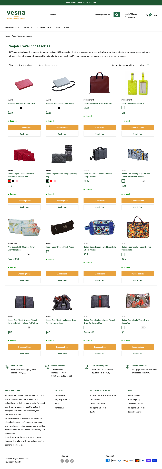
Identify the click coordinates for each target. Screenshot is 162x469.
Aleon (10, 100)
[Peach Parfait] (21, 327)
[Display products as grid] (148, 65)
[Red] (9, 181)
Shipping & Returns (98, 407)
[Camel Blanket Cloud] (21, 254)
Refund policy (134, 399)
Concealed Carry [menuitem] (44, 27)
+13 (29, 254)
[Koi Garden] (138, 327)
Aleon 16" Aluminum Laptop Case (21, 103)
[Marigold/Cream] (127, 181)
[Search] (117, 14)
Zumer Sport (89, 100)
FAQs (92, 412)
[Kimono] (17, 254)
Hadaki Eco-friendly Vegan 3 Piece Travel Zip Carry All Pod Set (136, 175)
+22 (143, 327)
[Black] (13, 181)
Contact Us (59, 407)
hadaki (48, 170)
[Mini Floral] (17, 327)
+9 (29, 327)
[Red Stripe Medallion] (138, 181)
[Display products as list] (152, 65)
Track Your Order (97, 403)
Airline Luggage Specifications (103, 395)
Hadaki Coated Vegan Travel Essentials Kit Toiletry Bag (100, 248)
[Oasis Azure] (13, 254)
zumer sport (127, 100)
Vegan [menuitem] (26, 27)
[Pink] (17, 181)
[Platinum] (13, 108)
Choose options (24, 127)
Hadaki (10, 170)
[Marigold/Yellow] (123, 181)
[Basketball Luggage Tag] (138, 108)
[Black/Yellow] (131, 181)
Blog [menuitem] (58, 27)
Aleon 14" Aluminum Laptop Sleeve (60, 103)
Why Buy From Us (62, 399)
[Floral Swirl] (131, 254)
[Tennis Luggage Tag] (123, 108)
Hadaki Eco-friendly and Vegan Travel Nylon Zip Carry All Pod (99, 321)
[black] (21, 108)
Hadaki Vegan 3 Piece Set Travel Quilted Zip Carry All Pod (21, 175)
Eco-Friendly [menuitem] (11, 27)
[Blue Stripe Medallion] (13, 327)
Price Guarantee (135, 412)
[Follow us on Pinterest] (72, 461)
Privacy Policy (134, 395)
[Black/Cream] (134, 181)
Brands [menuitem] (67, 27)
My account (130, 17)
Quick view (24, 134)
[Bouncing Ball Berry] (127, 254)
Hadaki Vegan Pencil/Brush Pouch (60, 247)
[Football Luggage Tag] (134, 108)
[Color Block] (123, 327)
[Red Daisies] (96, 327)
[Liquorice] (134, 254)
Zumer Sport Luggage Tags (133, 103)
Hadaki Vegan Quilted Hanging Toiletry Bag (61, 175)
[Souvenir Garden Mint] (24, 254)
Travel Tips (95, 399)
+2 (143, 181)
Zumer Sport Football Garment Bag (98, 103)
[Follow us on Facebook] (62, 461)
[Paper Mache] (131, 327)
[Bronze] (24, 108)
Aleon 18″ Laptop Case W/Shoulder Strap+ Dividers (98, 175)
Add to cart (100, 127)
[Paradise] (9, 254)
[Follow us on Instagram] (67, 461)
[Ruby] (9, 108)
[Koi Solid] (127, 327)
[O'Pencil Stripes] (138, 254)
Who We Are (60, 395)
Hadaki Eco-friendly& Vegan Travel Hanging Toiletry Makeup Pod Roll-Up (23, 321)
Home (7, 36)
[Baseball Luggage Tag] (142, 108)
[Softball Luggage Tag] (127, 108)
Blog (57, 403)
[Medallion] (47, 327)
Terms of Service (135, 403)
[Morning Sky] (24, 327)
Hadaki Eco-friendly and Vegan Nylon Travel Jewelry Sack (61, 321)
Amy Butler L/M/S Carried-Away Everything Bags (21, 248)
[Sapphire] (17, 108)
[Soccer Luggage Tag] (131, 108)
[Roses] (59, 327)
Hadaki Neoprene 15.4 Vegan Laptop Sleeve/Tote (136, 248)
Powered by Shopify (13, 462)
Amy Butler (12, 243)
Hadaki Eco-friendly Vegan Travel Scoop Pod (135, 321)
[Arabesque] (123, 254)
